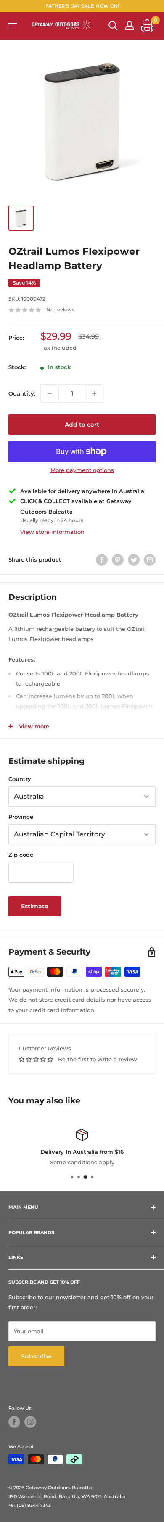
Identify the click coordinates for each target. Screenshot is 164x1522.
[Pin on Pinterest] (118, 560)
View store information (52, 531)
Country (19, 779)
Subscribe (36, 1356)
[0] (147, 25)
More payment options (82, 470)
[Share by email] (150, 560)
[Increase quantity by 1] (94, 393)
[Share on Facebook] (102, 560)
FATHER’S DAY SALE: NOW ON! (82, 6)
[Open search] (113, 25)
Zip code (20, 854)
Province (20, 816)
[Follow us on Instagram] (30, 1422)
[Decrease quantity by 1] (49, 393)
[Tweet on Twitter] (134, 560)
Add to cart (82, 424)
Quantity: (21, 393)
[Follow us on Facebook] (14, 1422)
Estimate (34, 906)
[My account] (129, 25)
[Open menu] (12, 26)
